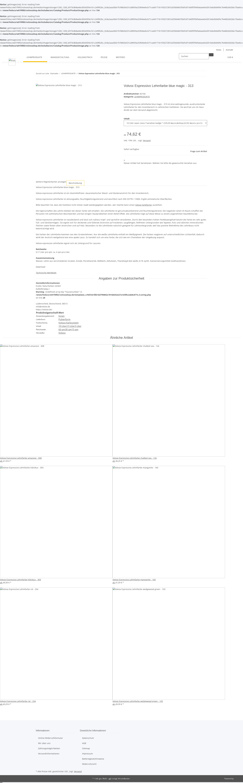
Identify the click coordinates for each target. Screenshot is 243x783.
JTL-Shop (237, 778)
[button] (218, 57)
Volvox (62, 332)
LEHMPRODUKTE (142, 96)
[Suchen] (211, 54)
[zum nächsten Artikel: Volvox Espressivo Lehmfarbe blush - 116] (127, 72)
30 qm (68, 329)
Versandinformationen (48, 753)
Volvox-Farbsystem (68, 322)
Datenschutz (88, 738)
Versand (147, 140)
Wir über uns (44, 743)
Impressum (87, 753)
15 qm (75, 329)
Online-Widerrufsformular (50, 738)
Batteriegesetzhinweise (93, 758)
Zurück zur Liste (42, 73)
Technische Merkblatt (46, 272)
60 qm (61, 329)
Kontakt (229, 49)
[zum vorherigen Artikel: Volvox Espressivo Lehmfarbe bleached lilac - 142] (122, 72)
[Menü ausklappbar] (11, 54)
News (218, 49)
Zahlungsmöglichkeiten (49, 748)
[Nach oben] (1, 782)
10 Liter (62, 326)
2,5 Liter (70, 326)
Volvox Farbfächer (143, 205)
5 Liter (78, 326)
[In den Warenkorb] (38, 82)
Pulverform (64, 319)
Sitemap (86, 748)
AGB (84, 743)
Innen (61, 316)
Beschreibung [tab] (75, 183)
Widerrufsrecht (89, 764)
